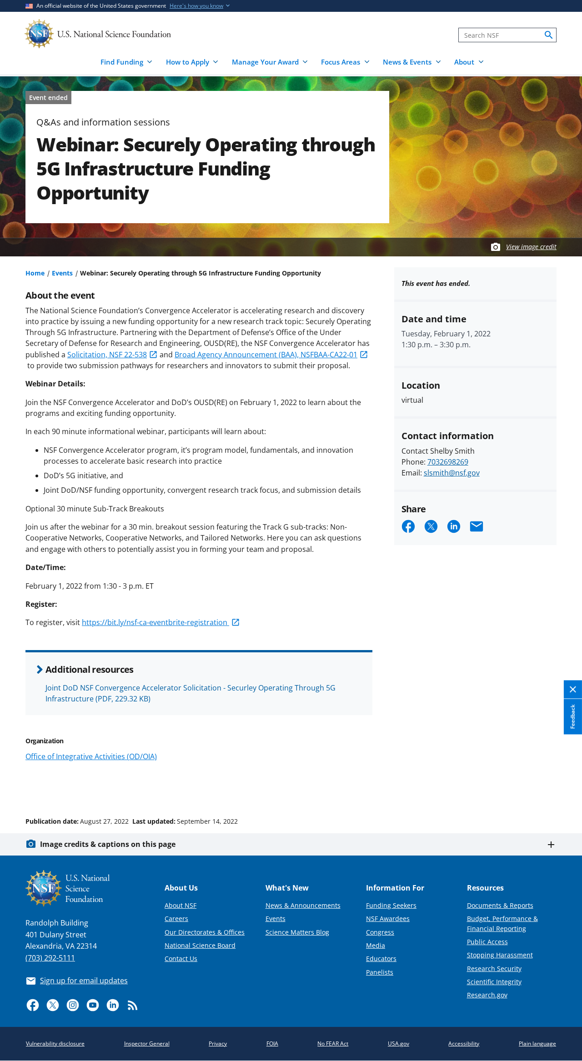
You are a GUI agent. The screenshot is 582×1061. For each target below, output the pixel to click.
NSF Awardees (388, 918)
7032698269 (447, 462)
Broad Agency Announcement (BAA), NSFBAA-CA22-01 (266, 355)
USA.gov (398, 1043)
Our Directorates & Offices (205, 932)
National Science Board (200, 945)
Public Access (487, 941)
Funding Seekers (391, 905)
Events (62, 273)
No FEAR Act (332, 1043)
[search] (548, 35)
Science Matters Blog (297, 932)
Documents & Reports (500, 905)
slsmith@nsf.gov (452, 473)
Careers (176, 918)
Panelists (379, 972)
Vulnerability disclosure (55, 1043)
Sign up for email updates (84, 981)
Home (35, 273)
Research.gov (487, 995)
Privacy (218, 1043)
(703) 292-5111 (50, 958)
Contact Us (181, 958)
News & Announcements (303, 905)
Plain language (537, 1043)
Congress (380, 932)
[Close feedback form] (573, 689)
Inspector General (147, 1043)
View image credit (531, 246)
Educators (381, 958)
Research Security (494, 968)
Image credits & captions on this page (108, 844)
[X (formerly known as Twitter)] (52, 1005)
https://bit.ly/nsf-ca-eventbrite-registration (155, 622)
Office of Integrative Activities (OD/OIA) (91, 756)
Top (562, 787)
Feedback (573, 716)
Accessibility (463, 1043)
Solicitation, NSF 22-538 (107, 355)
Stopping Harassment (500, 955)
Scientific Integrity (494, 981)
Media (375, 945)
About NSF (180, 905)
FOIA (272, 1043)
